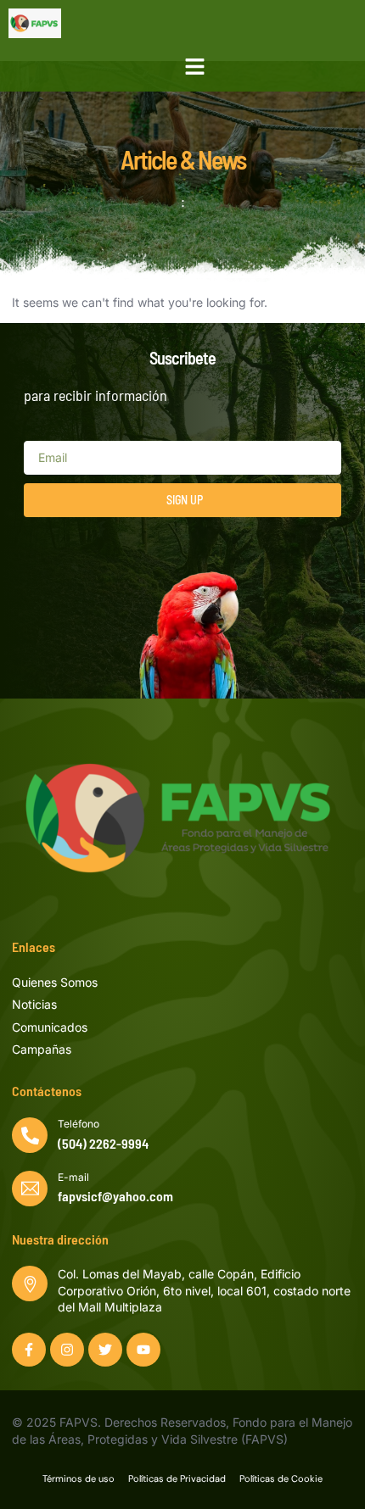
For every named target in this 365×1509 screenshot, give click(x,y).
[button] (195, 67)
